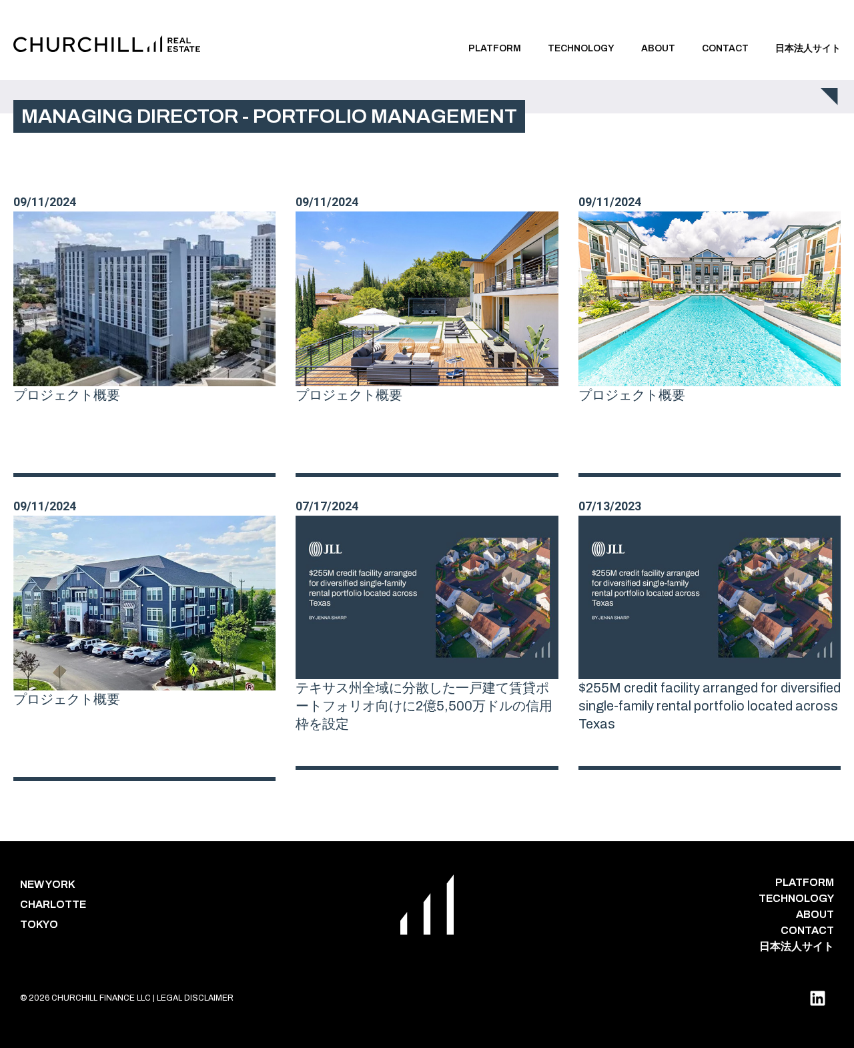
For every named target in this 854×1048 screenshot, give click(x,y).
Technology (581, 48)
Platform (494, 48)
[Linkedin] (817, 998)
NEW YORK (47, 884)
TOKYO (39, 924)
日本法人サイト (808, 48)
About (658, 48)
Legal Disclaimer (195, 998)
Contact (725, 48)
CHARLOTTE (53, 904)
